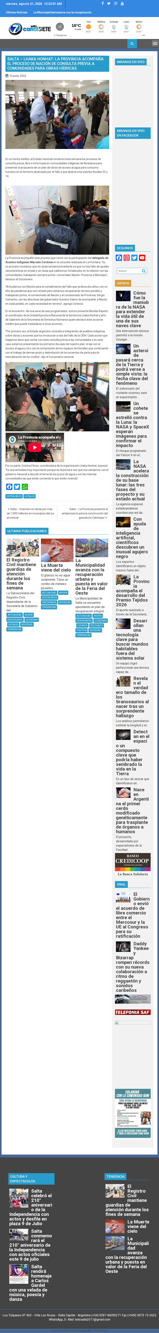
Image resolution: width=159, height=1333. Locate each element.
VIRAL (121, 884)
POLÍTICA (81, 630)
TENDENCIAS (14, 629)
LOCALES (30, 496)
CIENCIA (123, 283)
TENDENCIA (115, 1176)
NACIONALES (49, 602)
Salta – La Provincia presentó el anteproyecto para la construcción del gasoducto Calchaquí (85, 513)
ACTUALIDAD (15, 614)
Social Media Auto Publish (64, 1331)
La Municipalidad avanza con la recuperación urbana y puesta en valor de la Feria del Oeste (63, 14)
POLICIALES (96, 625)
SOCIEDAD (27, 624)
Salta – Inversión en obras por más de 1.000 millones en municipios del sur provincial (30, 513)
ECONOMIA (32, 619)
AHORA (29, 614)
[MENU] (155, 43)
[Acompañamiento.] (57, 253)
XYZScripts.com (100, 1331)
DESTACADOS (14, 496)
